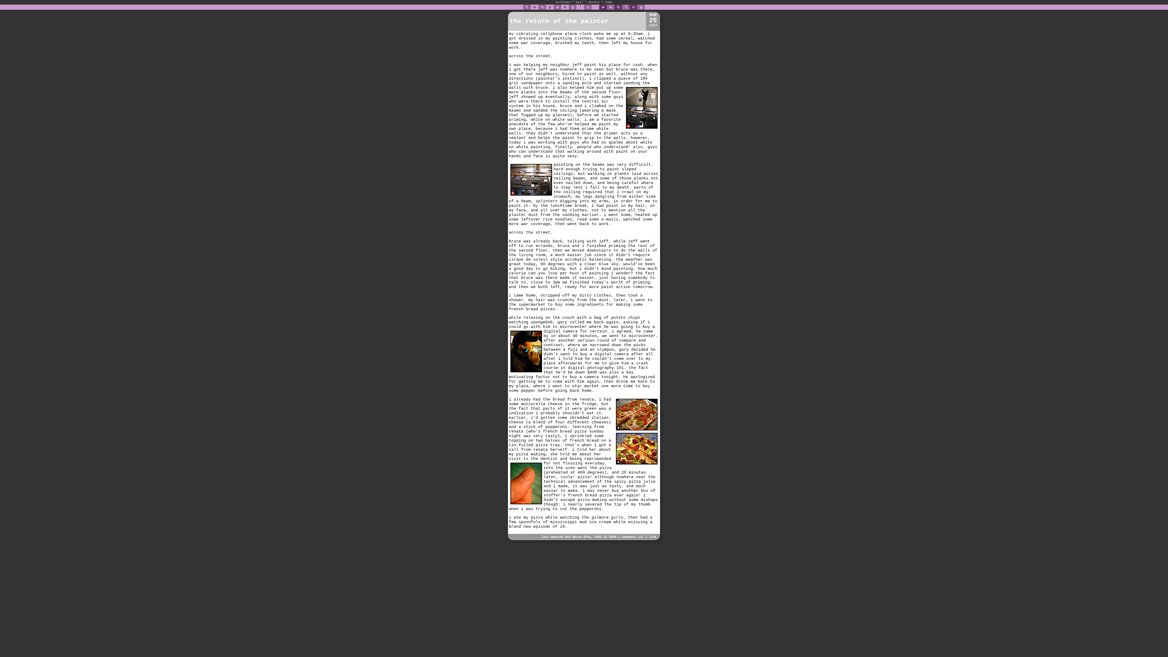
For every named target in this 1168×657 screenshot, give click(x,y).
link (652, 537)
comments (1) (633, 537)
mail (579, 2)
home (608, 2)
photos (594, 2)
